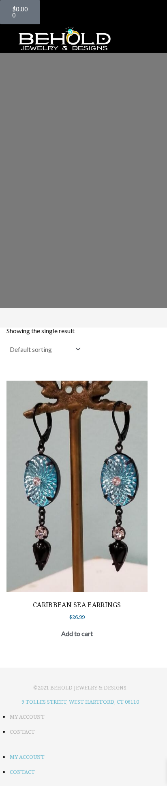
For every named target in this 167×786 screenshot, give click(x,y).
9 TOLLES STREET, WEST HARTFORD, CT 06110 (80, 701)
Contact (22, 731)
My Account (27, 716)
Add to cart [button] (77, 633)
